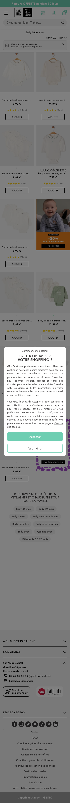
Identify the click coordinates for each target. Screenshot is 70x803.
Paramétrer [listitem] (35, 448)
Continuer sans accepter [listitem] (35, 350)
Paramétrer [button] (49, 408)
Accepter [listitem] (35, 436)
